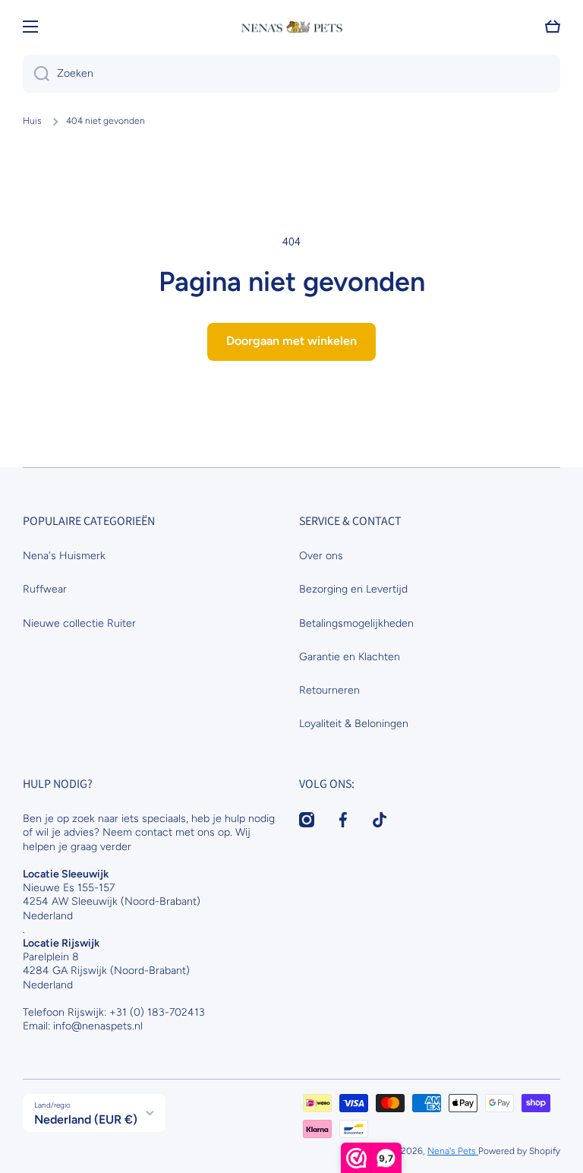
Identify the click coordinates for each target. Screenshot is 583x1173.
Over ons (321, 555)
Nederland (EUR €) (85, 1119)
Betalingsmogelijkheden (356, 623)
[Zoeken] (36, 74)
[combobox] (291, 74)
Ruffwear (45, 589)
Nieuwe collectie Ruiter (79, 623)
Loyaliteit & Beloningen (353, 723)
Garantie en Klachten (349, 656)
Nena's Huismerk (64, 555)
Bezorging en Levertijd (353, 589)
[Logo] (291, 27)
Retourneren (329, 690)
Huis (32, 120)
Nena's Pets (452, 1151)
